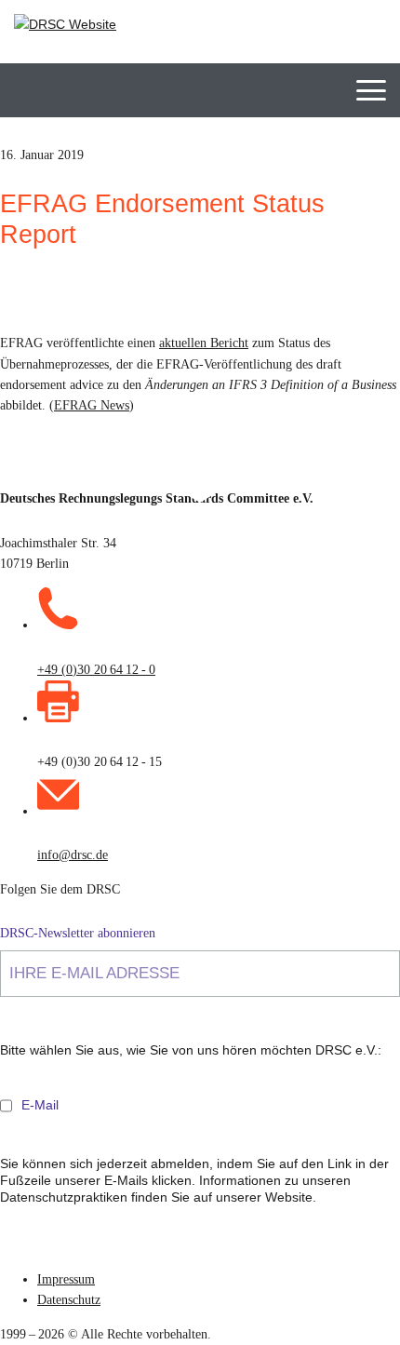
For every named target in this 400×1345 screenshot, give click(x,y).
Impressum (66, 1279)
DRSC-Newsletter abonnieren (77, 933)
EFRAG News (91, 405)
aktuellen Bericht (203, 343)
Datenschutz (68, 1300)
